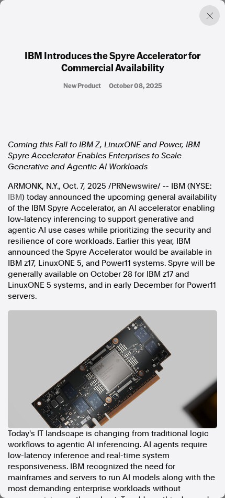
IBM (15, 197)
